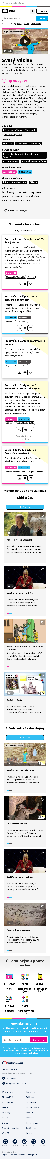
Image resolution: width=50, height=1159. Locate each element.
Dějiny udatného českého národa (19, 130)
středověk (22, 192)
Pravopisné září (10, 161)
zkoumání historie (21, 200)
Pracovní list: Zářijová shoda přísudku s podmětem (21, 298)
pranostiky (7, 196)
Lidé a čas (8, 143)
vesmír (26, 23)
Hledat (42, 18)
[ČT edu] (8, 12)
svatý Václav (35, 192)
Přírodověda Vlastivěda (14, 182)
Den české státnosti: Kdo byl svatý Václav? (20, 155)
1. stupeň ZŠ (9, 171)
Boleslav (6, 200)
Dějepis (33, 182)
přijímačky (18, 23)
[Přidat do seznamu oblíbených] (30, 283)
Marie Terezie (36, 23)
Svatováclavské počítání (34, 161)
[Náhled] (25, 283)
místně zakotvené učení (27, 196)
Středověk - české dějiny (28, 143)
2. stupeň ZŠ (25, 171)
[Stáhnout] (19, 283)
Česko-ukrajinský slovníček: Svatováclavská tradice (20, 451)
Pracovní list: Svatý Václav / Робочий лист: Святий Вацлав (22, 387)
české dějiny (8, 192)
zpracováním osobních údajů (24, 1053)
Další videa (25, 507)
